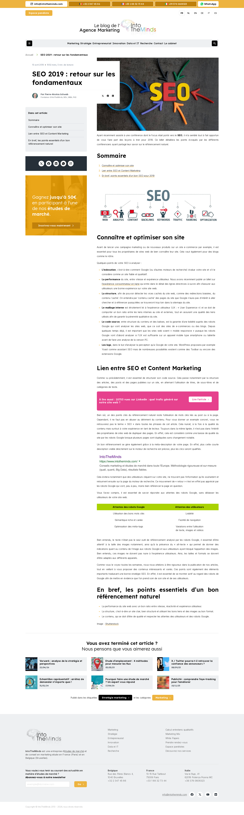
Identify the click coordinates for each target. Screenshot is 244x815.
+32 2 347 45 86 (117, 780)
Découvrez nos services (178, 750)
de (202, 13)
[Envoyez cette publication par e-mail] (71, 163)
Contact (158, 43)
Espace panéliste (39, 13)
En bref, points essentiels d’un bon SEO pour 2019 (128, 175)
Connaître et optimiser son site (118, 165)
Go (79, 784)
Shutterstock (112, 623)
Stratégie (85, 43)
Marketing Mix (172, 734)
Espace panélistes (174, 746)
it (209, 13)
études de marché (74, 751)
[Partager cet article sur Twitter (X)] (41, 163)
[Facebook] (192, 794)
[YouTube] (208, 794)
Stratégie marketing (114, 697)
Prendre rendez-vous (176, 742)
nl (188, 13)
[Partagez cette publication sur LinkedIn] (56, 163)
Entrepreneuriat (102, 43)
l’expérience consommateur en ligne (121, 283)
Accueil (29, 54)
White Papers (172, 738)
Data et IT (133, 43)
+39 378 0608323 (195, 780)
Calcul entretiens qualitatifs (179, 729)
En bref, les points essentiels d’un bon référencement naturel (49, 142)
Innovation (119, 43)
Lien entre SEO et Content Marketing (121, 170)
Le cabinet (170, 43)
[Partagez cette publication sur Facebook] (49, 163)
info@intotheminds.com (174, 794)
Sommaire (33, 120)
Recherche (146, 43)
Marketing (73, 43)
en (195, 13)
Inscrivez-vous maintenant (54, 225)
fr (182, 13)
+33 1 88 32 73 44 (156, 780)
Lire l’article (199, 399)
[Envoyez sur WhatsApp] (63, 163)
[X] (200, 794)
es (215, 13)
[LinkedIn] (216, 794)
